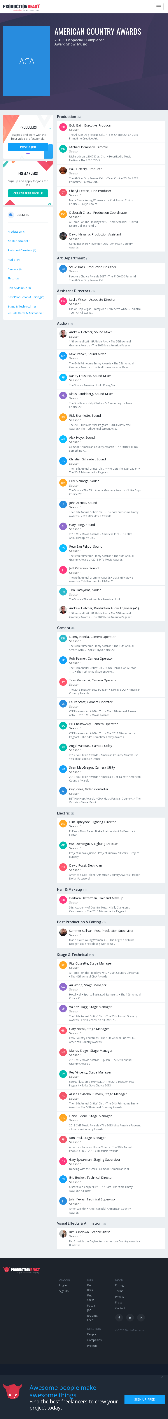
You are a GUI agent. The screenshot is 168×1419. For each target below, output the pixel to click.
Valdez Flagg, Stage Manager (90, 1007)
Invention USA (99, 244)
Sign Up (64, 1291)
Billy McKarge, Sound (84, 481)
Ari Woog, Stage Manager (87, 985)
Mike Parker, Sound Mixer (87, 354)
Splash (106, 1060)
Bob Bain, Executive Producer (90, 125)
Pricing (119, 1285)
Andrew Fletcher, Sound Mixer (90, 332)
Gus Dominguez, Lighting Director (93, 844)
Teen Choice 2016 (118, 135)
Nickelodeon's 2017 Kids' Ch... (87, 156)
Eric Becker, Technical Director (91, 1177)
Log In (63, 1285)
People (91, 1334)
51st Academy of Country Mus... (88, 907)
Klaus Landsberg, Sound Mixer (91, 394)
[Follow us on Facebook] (119, 1317)
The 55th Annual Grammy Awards (104, 490)
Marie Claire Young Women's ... (88, 200)
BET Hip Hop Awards (82, 798)
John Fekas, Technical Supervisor (92, 1199)
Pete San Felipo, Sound (85, 546)
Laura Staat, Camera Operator (90, 702)
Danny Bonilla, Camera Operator (92, 637)
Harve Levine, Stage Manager (90, 1116)
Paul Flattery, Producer (85, 169)
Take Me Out (118, 689)
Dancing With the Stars (83, 1169)
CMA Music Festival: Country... (115, 798)
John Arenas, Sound (83, 503)
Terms (119, 1291)
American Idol (118, 222)
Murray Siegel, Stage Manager (90, 1050)
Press (118, 1302)
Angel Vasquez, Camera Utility (90, 746)
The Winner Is (92, 599)
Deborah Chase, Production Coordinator (98, 212)
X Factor (74, 447)
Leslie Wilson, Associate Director (92, 299)
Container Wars (78, 244)
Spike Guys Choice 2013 (102, 650)
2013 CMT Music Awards (84, 1125)
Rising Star (109, 385)
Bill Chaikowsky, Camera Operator (93, 724)
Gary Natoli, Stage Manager (89, 1029)
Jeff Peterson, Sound (84, 568)
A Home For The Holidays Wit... (88, 222)
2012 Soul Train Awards (83, 755)
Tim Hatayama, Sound (85, 590)
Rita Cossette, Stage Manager (90, 963)
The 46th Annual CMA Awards (89, 976)
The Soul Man (77, 403)
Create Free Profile (28, 193)
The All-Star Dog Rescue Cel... (87, 135)
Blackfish (74, 1245)
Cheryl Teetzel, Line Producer (90, 191)
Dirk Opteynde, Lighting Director (92, 822)
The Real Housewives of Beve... (111, 367)
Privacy (119, 1297)
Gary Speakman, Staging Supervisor (94, 1159)
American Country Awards (98, 447)
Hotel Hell (75, 994)
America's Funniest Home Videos (89, 1147)
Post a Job (28, 147)
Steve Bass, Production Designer (92, 267)
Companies (94, 1340)
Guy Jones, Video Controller (88, 789)
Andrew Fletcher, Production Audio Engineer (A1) (104, 608)
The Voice (75, 385)
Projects (92, 1346)
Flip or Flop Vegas (80, 309)
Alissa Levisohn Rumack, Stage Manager (98, 1094)
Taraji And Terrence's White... (112, 309)
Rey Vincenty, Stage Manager (90, 1072)
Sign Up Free (144, 1399)
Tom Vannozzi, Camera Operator (93, 680)
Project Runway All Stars (113, 853)
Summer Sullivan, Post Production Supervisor (101, 931)
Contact (120, 1308)
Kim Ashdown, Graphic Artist (89, 1232)
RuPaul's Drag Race (81, 831)
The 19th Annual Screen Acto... (99, 429)
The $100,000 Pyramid (122, 276)
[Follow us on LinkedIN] (141, 1317)
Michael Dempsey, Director (88, 147)
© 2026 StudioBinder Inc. (130, 1330)
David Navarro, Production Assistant (95, 234)
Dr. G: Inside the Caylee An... (86, 1241)
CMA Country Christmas (124, 973)
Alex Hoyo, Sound (82, 437)
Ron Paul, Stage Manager (87, 1138)
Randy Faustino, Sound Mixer (90, 376)
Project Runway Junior (82, 853)
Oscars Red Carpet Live (83, 1187)
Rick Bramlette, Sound (85, 415)
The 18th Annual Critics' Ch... (86, 469)
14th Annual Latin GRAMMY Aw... (88, 341)
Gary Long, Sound (82, 525)
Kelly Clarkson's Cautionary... (105, 403)
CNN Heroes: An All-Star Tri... (98, 581)
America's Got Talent (113, 777)
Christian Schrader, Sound (87, 459)
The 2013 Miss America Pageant (111, 345)
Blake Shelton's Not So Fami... (113, 831)
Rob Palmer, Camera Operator (91, 658)
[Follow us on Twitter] (130, 1317)
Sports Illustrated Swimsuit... (101, 994)
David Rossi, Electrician (85, 865)
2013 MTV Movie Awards (96, 516)
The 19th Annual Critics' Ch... (86, 1016)
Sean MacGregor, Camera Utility (92, 767)
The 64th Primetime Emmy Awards (90, 363)
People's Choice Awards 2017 (87, 276)
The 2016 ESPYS (90, 160)
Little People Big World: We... (98, 944)
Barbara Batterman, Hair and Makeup (96, 898)
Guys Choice (89, 204)
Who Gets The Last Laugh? (122, 469)
